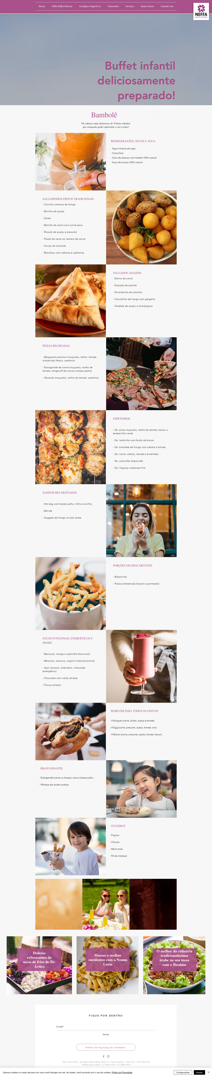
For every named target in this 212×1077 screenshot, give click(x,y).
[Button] (39, 965)
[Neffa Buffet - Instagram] (108, 1056)
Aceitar (199, 1072)
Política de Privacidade (122, 1072)
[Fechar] (208, 1072)
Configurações (183, 1072)
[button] (113, 6)
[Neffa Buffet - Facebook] (103, 1056)
